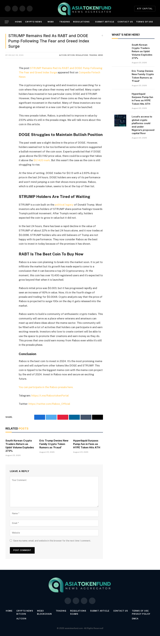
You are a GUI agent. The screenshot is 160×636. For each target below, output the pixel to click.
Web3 (51, 21)
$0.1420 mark (41, 160)
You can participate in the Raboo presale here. (46, 387)
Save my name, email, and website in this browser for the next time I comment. (52, 540)
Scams (74, 614)
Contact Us (125, 21)
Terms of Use (144, 21)
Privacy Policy (141, 614)
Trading (64, 21)
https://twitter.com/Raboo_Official (50, 403)
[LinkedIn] (8, 92)
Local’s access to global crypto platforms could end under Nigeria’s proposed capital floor (143, 125)
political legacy (64, 204)
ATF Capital (144, 8)
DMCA (135, 618)
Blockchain (44, 614)
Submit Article (104, 21)
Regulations (81, 21)
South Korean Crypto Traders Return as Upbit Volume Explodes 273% (19, 445)
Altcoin (63, 55)
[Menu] (7, 21)
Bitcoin (71, 55)
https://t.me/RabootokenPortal (50, 395)
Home (18, 21)
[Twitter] (8, 84)
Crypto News (33, 21)
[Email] (8, 108)
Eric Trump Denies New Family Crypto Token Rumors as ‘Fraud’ (53, 444)
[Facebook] (8, 76)
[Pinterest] (8, 100)
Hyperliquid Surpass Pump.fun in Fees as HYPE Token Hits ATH (86, 444)
